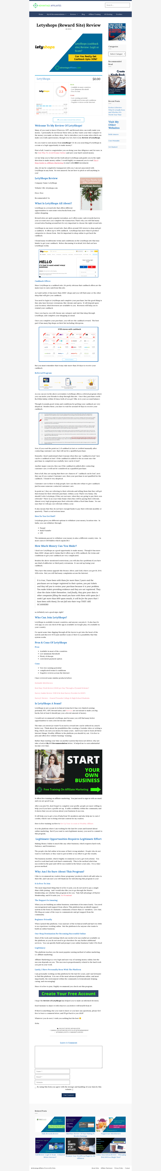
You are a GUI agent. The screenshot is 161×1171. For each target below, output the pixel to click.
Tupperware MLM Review (111, 1134)
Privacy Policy (119, 1168)
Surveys (69, 710)
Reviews (73, 14)
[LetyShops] (44, 91)
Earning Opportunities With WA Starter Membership (70, 1030)
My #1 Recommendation (55, 14)
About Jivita (95, 1168)
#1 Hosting (108, 14)
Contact (127, 1168)
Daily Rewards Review (50, 1134)
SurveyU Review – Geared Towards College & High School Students (62, 698)
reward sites (75, 1028)
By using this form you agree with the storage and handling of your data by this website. (69, 1088)
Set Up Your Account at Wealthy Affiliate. (77, 823)
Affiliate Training (95, 14)
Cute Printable (114, 141)
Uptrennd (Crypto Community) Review (69, 1032)
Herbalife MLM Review (44, 683)
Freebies (119, 14)
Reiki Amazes (113, 134)
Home (41, 14)
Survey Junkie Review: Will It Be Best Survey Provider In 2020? (60, 693)
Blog (83, 14)
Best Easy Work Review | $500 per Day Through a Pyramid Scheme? (62, 688)
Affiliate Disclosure (107, 1168)
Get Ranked (112, 147)
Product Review (64, 1028)
